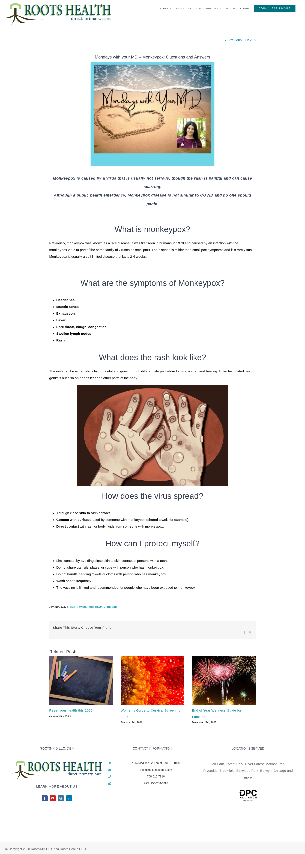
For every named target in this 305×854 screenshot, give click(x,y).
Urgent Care (111, 606)
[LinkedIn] (69, 798)
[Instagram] (61, 798)
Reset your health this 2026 (71, 710)
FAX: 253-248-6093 (156, 783)
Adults (72, 606)
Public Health (95, 606)
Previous (235, 40)
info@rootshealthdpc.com (156, 769)
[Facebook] (45, 798)
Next (248, 40)
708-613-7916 (156, 776)
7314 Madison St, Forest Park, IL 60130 (156, 763)
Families (81, 606)
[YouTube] (53, 798)
